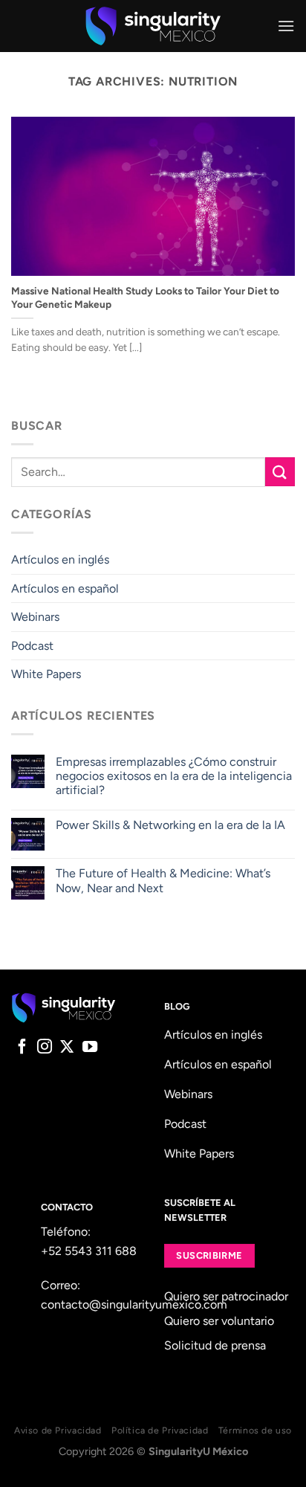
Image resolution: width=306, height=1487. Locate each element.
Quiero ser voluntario (219, 1321)
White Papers (46, 674)
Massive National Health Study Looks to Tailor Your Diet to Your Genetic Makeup (145, 297)
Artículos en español (65, 588)
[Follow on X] (66, 1047)
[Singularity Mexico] (153, 26)
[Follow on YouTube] (89, 1047)
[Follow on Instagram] (44, 1047)
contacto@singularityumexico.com (134, 1304)
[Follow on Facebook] (22, 1047)
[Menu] (286, 25)
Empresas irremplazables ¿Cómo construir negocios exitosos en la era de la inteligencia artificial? (174, 776)
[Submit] (280, 471)
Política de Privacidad (159, 1430)
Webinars (35, 617)
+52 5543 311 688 (89, 1251)
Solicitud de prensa (215, 1345)
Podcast (32, 646)
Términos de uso (255, 1430)
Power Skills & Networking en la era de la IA (170, 825)
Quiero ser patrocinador (226, 1296)
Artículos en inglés (60, 559)
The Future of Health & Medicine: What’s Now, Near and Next (163, 880)
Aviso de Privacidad (58, 1430)
